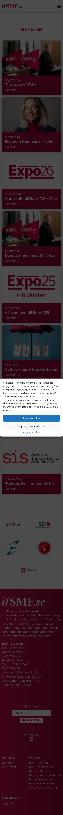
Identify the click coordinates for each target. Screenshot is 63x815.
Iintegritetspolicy (30, 432)
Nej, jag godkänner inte (31, 426)
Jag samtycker (31, 418)
